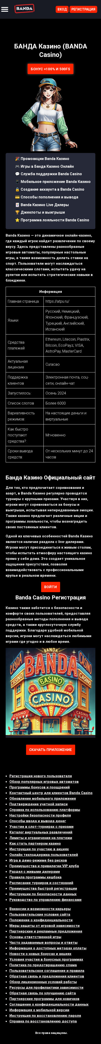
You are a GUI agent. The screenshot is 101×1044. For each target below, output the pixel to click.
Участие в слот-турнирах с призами (41, 827)
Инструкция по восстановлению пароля (45, 1016)
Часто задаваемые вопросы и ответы (43, 942)
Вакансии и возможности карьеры (40, 909)
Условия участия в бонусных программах (46, 959)
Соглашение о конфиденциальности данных (49, 1004)
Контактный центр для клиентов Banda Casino (51, 793)
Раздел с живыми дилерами (34, 871)
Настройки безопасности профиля (40, 815)
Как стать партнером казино (35, 843)
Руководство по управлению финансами (45, 900)
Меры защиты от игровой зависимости (44, 926)
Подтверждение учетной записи (38, 804)
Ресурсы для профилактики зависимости (46, 987)
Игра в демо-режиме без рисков (38, 860)
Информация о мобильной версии (39, 1010)
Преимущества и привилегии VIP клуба (44, 866)
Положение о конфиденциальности (41, 920)
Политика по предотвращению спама (43, 965)
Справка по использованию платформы (44, 810)
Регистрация (83, 9)
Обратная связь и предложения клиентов (46, 976)
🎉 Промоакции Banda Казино (42, 158)
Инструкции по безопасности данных (43, 894)
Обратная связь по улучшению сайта (42, 993)
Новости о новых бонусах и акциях (40, 954)
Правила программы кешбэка (35, 877)
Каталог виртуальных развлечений (40, 832)
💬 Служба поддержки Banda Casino (48, 174)
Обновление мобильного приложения (42, 798)
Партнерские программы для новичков (44, 999)
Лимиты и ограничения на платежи (40, 838)
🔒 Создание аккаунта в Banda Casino (49, 189)
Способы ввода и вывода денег (37, 821)
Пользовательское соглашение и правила (46, 971)
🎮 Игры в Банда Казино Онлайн (44, 166)
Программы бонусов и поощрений (39, 787)
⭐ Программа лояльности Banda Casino (52, 220)
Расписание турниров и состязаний (41, 883)
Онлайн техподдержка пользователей (43, 855)
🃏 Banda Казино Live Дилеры (42, 205)
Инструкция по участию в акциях (39, 849)
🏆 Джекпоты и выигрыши (40, 212)
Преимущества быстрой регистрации (43, 888)
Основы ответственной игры (35, 937)
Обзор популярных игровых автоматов (44, 782)
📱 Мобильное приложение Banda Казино (53, 181)
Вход (62, 9)
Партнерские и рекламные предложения (45, 931)
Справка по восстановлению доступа (43, 1021)
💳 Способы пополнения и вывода (46, 197)
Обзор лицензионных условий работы (43, 982)
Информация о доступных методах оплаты (47, 948)
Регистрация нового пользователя (40, 776)
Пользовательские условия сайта (39, 914)
